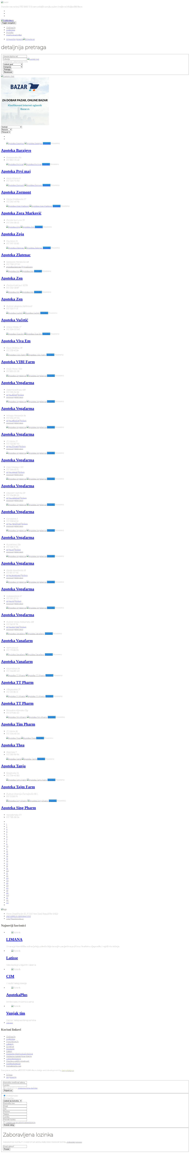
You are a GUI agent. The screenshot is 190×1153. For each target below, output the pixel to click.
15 (7, 858)
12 (7, 851)
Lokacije (9, 1044)
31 (7, 897)
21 (7, 873)
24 (7, 880)
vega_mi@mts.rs (13, 601)
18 (7, 865)
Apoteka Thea (12, 745)
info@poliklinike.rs (14, 918)
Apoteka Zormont (16, 192)
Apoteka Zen (12, 278)
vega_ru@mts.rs (13, 549)
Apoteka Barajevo (16, 150)
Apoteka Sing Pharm (18, 808)
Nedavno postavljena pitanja (19, 1056)
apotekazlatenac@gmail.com (19, 267)
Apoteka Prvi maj (16, 171)
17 (7, 863)
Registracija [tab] (11, 1077)
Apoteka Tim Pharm (18, 724)
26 (7, 885)
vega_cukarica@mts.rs (16, 498)
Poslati (6, 1149)
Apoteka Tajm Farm (18, 787)
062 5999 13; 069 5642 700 (18, 916)
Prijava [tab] (9, 1074)
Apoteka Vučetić (14, 320)
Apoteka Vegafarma (17, 382)
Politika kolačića (13, 1063)
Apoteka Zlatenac (16, 255)
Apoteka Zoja (12, 234)
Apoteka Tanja (13, 766)
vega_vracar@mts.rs (15, 472)
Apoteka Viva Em (16, 341)
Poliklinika (10, 30)
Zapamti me (12, 1088)
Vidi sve (9, 1022)
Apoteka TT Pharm (17, 682)
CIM (10, 976)
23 (7, 878)
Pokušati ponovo (74, 1142)
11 (6, 848)
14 (7, 856)
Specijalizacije (12, 1041)
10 (7, 846)
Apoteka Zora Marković (21, 213)
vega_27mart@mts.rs (16, 446)
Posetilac (10, 1098)
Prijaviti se (8, 1090)
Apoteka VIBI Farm (18, 362)
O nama (10, 1046)
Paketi (9, 1051)
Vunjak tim (15, 1013)
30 (7, 895)
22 (7, 875)
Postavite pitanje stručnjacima (19, 1053)
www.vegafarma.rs (14, 397)
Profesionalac (12, 1095)
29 (7, 892)
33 (7, 902)
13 (7, 853)
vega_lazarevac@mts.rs (17, 575)
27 (7, 888)
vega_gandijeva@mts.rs (17, 523)
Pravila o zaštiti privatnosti (17, 1061)
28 (7, 890)
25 (7, 883)
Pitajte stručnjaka (14, 35)
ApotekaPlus (16, 995)
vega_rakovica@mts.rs (16, 420)
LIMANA (14, 939)
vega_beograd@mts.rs (16, 627)
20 (7, 870)
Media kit (10, 1049)
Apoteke (9, 32)
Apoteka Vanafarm (17, 640)
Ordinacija (10, 27)
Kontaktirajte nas (13, 1066)
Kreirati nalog (9, 1125)
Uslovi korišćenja (13, 1058)
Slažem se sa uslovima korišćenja (20, 1122)
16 (7, 861)
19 (7, 868)
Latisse (12, 958)
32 (7, 900)
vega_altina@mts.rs (15, 394)
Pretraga (7, 69)
